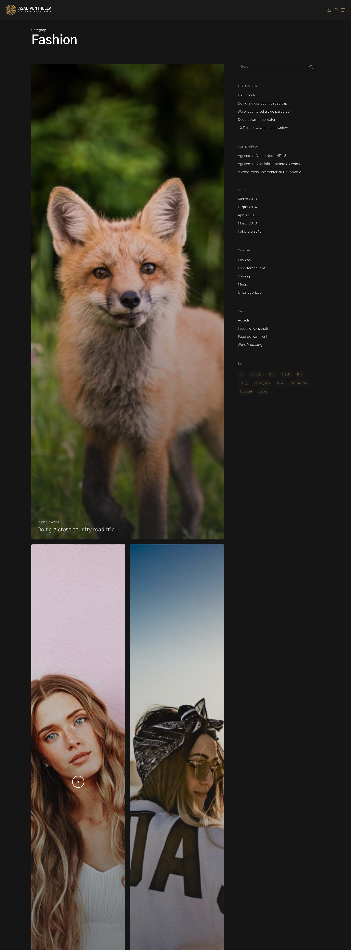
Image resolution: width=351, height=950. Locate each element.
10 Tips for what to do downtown (263, 128)
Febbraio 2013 (250, 231)
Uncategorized (250, 292)
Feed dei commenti (253, 337)
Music (243, 284)
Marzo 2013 (247, 223)
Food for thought (251, 268)
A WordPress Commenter (257, 172)
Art (242, 374)
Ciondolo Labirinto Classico (278, 164)
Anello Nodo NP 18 (271, 156)
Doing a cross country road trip (262, 103)
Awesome (256, 374)
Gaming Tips (262, 383)
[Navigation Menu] (343, 10)
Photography (298, 383)
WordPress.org (250, 345)
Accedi (243, 320)
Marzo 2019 (247, 199)
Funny (243, 383)
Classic (286, 374)
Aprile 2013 (247, 215)
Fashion (42, 522)
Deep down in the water (256, 120)
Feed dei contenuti (253, 328)
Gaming (54, 522)
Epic (299, 374)
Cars (272, 374)
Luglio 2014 (247, 207)
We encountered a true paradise (264, 111)
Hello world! (248, 95)
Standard (246, 391)
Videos (263, 391)
